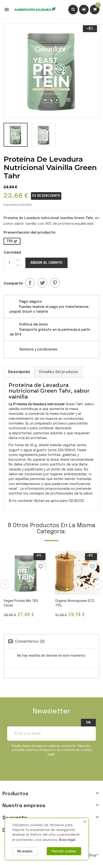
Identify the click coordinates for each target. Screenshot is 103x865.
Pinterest (55, 283)
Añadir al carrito (46, 263)
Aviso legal (67, 840)
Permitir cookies (64, 851)
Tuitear (42, 283)
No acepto (25, 851)
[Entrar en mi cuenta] (84, 9)
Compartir (30, 283)
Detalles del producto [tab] (58, 372)
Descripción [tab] (19, 372)
